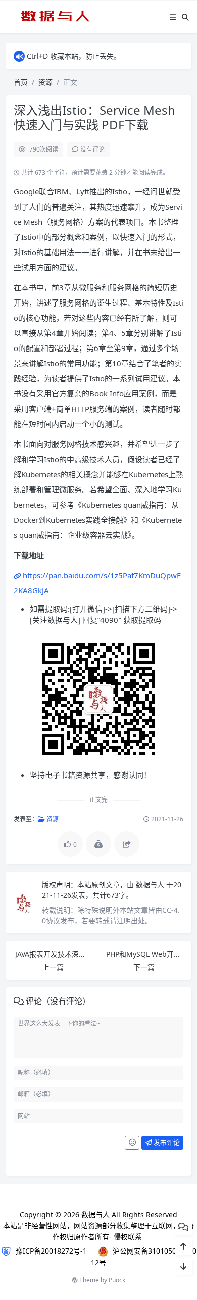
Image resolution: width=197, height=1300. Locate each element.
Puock (117, 1280)
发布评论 (166, 1142)
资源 (45, 82)
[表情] (132, 1143)
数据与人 (151, 884)
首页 (21, 82)
